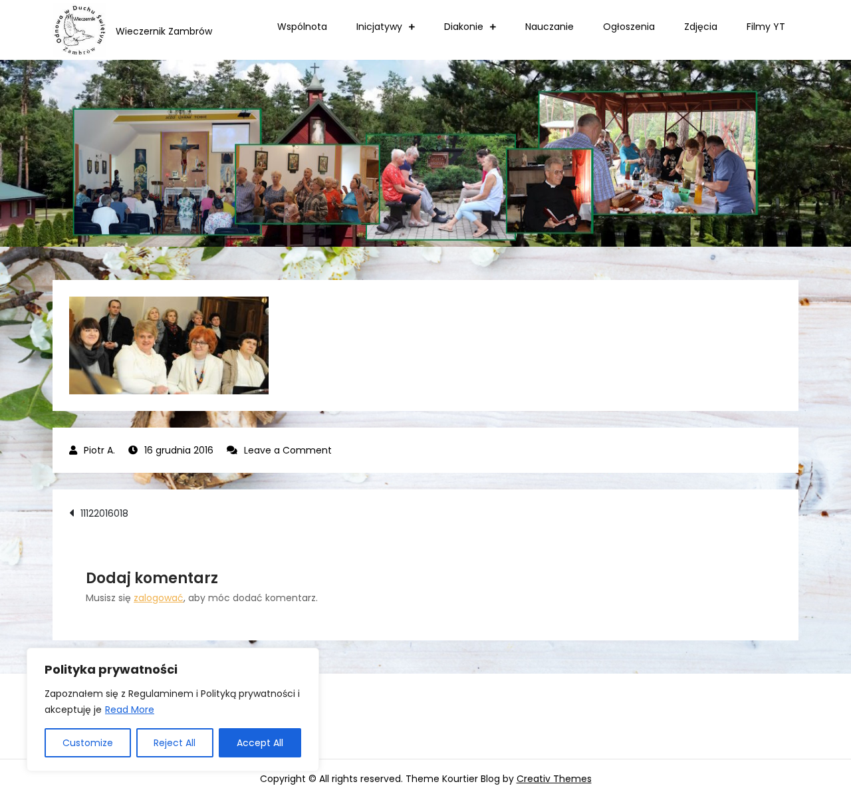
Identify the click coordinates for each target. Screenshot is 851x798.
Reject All (174, 742)
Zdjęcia (700, 26)
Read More (129, 709)
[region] (173, 709)
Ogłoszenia (629, 26)
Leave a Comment (288, 450)
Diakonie (463, 26)
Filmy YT (766, 26)
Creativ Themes (554, 778)
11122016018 (104, 513)
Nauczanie (549, 26)
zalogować (158, 597)
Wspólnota (302, 26)
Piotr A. (99, 450)
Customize (87, 742)
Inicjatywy (379, 26)
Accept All (260, 742)
